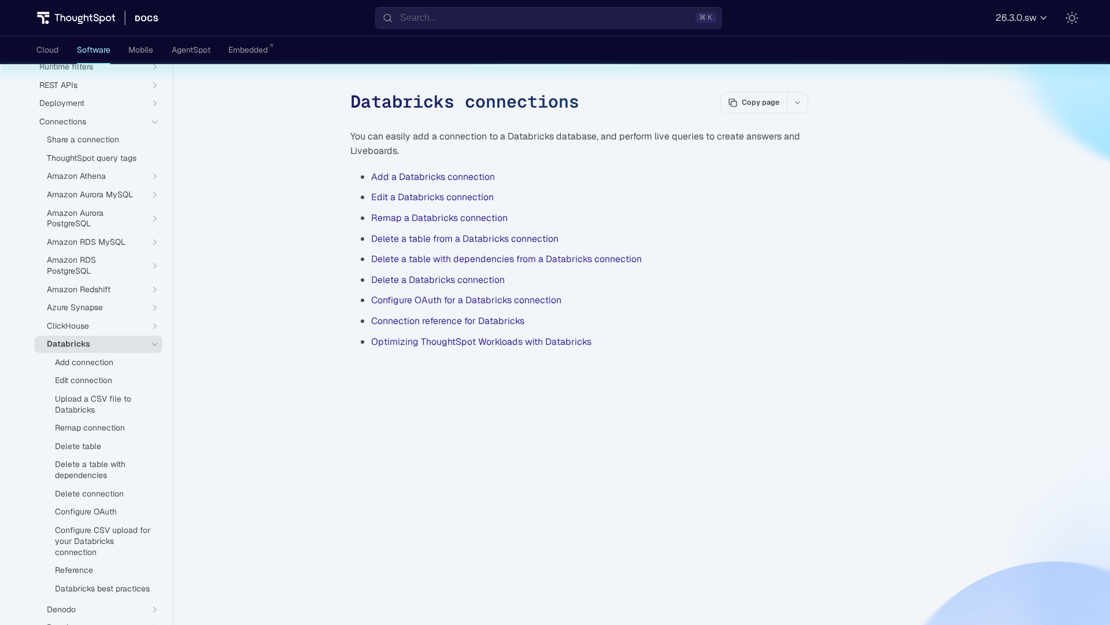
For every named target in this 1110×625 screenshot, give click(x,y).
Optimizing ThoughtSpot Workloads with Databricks (481, 342)
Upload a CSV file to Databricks (93, 404)
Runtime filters (66, 66)
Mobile (140, 50)
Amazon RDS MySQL (86, 242)
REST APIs (58, 85)
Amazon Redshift (78, 289)
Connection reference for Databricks (447, 321)
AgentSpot (191, 50)
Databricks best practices (102, 588)
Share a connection (83, 139)
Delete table (78, 446)
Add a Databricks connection (433, 177)
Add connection (84, 362)
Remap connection (90, 427)
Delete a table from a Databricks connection (464, 239)
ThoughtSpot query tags (91, 158)
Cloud (47, 50)
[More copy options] (797, 102)
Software (93, 50)
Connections (62, 121)
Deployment (61, 103)
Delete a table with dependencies (90, 469)
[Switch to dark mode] (1072, 18)
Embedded (248, 50)
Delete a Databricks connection (438, 280)
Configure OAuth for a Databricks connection (466, 300)
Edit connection (83, 380)
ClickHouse (68, 326)
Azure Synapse (75, 307)
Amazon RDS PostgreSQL (71, 265)
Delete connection (89, 493)
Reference (74, 570)
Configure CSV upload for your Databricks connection (102, 541)
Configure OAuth (86, 511)
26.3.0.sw (1016, 18)
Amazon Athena (76, 176)
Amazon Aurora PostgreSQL (75, 218)
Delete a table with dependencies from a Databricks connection (506, 259)
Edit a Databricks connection (432, 197)
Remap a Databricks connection (439, 218)
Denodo (61, 609)
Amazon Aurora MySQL (90, 194)
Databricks (68, 344)
